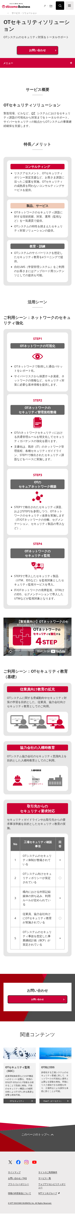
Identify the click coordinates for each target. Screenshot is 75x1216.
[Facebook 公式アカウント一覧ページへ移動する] (18, 1162)
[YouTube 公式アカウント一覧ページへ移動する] (34, 1162)
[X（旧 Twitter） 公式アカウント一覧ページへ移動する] (10, 1162)
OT (33, 113)
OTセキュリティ (17, 1101)
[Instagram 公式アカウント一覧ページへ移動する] (26, 1162)
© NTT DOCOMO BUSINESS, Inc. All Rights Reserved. (30, 1203)
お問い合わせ (37, 50)
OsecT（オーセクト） (52, 1101)
